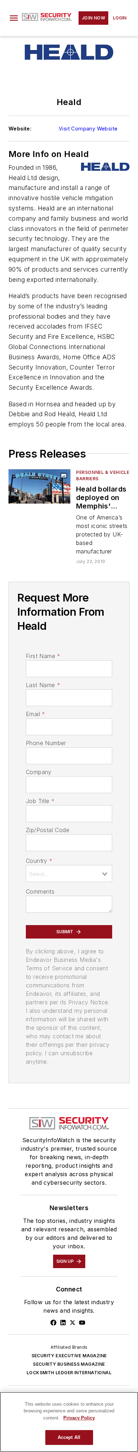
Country (39, 860)
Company (39, 772)
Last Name (43, 685)
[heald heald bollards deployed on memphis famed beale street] (39, 486)
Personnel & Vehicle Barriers (102, 475)
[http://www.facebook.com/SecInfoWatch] (53, 1322)
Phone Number (46, 743)
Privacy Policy (79, 1418)
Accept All (69, 1437)
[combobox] (69, 873)
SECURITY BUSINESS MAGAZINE (69, 1364)
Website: (19, 129)
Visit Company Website (88, 129)
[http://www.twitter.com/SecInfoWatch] (72, 1322)
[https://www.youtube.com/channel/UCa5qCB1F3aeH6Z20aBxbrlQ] (82, 1322)
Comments (40, 891)
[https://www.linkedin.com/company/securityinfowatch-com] (63, 1322)
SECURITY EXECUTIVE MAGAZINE (69, 1355)
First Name (43, 656)
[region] (69, 1422)
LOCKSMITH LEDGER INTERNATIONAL (69, 1372)
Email (35, 714)
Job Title (40, 801)
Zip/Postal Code (47, 830)
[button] (13, 18)
